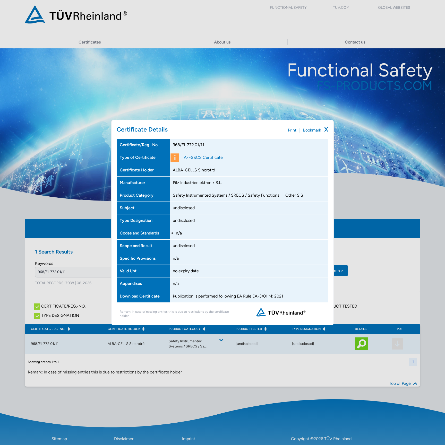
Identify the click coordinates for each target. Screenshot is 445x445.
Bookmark (312, 130)
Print (292, 130)
